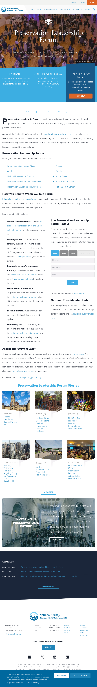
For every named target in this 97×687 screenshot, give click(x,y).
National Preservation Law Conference (24, 181)
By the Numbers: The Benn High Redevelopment (43, 471)
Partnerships (83, 635)
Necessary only (80, 676)
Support (76, 11)
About (66, 625)
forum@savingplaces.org (23, 371)
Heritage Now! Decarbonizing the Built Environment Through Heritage (42, 425)
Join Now (81, 96)
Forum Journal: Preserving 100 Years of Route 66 (40, 572)
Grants (59, 171)
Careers (67, 630)
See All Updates (48, 586)
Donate (73, 2)
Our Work (64, 11)
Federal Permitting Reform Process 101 (10, 420)
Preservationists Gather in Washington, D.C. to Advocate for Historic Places (75, 472)
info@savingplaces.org (13, 634)
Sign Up (48, 647)
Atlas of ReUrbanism (65, 181)
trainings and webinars (22, 279)
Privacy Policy (33, 682)
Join (92, 2)
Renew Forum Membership (57, 112)
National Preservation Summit (20, 176)
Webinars (29, 112)
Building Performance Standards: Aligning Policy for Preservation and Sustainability (11, 473)
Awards (59, 166)
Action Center (62, 176)
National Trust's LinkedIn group (25, 333)
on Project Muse (21, 166)
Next (73, 283)
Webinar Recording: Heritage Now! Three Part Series (42, 567)
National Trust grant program (23, 297)
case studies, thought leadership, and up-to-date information (24, 225)
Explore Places (49, 11)
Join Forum (40, 112)
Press (66, 633)
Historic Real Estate (83, 631)
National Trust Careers (65, 187)
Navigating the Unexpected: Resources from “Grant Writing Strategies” (49, 576)
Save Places (34, 11)
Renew (82, 2)
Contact (67, 628)
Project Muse (25, 256)
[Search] (94, 9)
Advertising (83, 628)
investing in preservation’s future (58, 134)
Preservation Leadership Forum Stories (24, 187)
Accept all (61, 676)
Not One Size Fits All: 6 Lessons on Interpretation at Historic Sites (75, 423)
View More (48, 492)
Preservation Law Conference (24, 274)
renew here (79, 293)
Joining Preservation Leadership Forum (19, 199)
